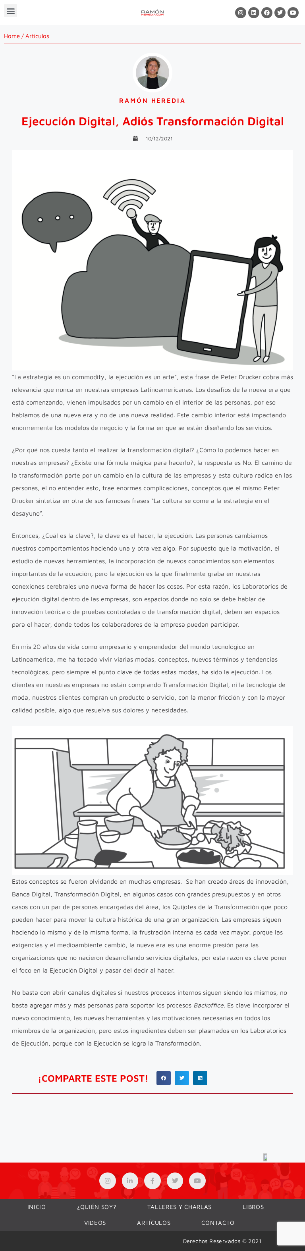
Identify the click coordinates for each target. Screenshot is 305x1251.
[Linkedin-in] (130, 1180)
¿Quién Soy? (96, 1206)
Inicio (36, 1206)
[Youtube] (293, 12)
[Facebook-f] (152, 1180)
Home (12, 36)
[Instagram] (240, 12)
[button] (10, 10)
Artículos (37, 36)
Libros (253, 1206)
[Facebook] (266, 12)
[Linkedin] (253, 12)
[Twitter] (280, 12)
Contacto (218, 1222)
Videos (95, 1222)
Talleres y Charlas (179, 1206)
